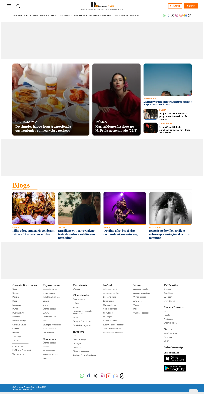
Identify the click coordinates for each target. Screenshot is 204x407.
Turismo (15, 340)
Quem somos (18, 346)
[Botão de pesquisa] (18, 6)
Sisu (44, 321)
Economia (44, 15)
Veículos (76, 307)
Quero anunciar (79, 299)
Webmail (76, 289)
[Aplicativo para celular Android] (175, 371)
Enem (45, 305)
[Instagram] (102, 378)
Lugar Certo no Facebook (113, 325)
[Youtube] (181, 16)
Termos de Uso (18, 354)
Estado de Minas (171, 333)
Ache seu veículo (140, 289)
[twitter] (172, 16)
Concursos (107, 15)
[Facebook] (168, 16)
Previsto (46, 347)
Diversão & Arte (18, 313)
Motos (136, 309)
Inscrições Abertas (50, 354)
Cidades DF (17, 15)
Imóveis (76, 303)
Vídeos (136, 305)
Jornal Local (169, 293)
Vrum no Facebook (141, 313)
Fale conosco (48, 333)
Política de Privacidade (21, 350)
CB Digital (77, 343)
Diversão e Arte (66, 15)
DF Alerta (167, 289)
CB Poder (168, 297)
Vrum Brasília (169, 301)
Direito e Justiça (121, 15)
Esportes (16, 317)
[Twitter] (95, 378)
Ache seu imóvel (110, 289)
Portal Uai (168, 337)
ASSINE (191, 6)
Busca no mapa (109, 297)
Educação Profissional (52, 325)
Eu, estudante (51, 285)
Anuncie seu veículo (141, 293)
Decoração (107, 317)
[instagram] (176, 16)
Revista (167, 315)
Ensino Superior (49, 293)
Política (27, 15)
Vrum (137, 285)
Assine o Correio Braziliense (84, 355)
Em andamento (49, 351)
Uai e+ (166, 341)
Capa (14, 289)
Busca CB (77, 347)
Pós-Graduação (49, 329)
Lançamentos (108, 301)
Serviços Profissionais (82, 321)
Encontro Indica (170, 323)
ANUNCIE (175, 6)
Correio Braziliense (24, 285)
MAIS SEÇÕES (135, 15)
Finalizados (47, 359)
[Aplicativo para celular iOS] (175, 361)
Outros (168, 329)
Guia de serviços (110, 309)
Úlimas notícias (109, 305)
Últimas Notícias (49, 309)
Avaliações (137, 301)
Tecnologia (16, 337)
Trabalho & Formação (51, 297)
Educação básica (50, 289)
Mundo (54, 15)
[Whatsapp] (164, 16)
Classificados (81, 295)
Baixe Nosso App (174, 347)
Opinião (15, 329)
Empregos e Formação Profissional (82, 312)
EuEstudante (95, 15)
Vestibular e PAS (50, 317)
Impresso (79, 331)
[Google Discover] (185, 15)
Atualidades (168, 319)
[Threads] (189, 16)
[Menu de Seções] (9, 5)
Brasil (35, 15)
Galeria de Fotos (110, 321)
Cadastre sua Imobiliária (113, 333)
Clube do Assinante (81, 351)
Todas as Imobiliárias (112, 329)
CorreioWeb (80, 285)
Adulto (75, 317)
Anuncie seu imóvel (111, 293)
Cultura (46, 313)
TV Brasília (171, 285)
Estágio (46, 301)
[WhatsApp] (82, 378)
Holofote (15, 333)
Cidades (15, 293)
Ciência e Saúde (81, 15)
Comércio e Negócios (82, 325)
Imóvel (107, 285)
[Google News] (115, 378)
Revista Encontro (174, 307)
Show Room (108, 313)
